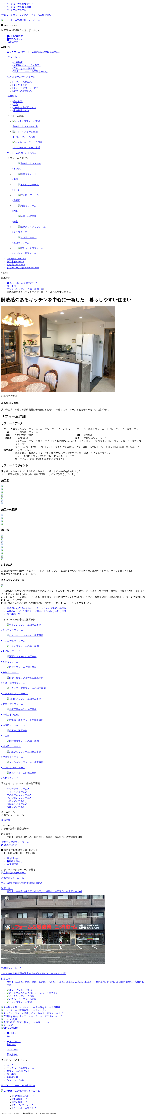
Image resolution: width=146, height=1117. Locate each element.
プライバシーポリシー (24, 1105)
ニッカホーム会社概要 (19, 6)
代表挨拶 (18, 62)
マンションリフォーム (18, 797)
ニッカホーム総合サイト (20, 3)
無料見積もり (16, 38)
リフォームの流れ (22, 82)
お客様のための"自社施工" (26, 65)
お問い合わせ (16, 35)
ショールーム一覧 (17, 9)
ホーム (10, 1065)
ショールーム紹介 (23, 267)
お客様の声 (16, 264)
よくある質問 (20, 85)
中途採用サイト (21, 110)
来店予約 (13, 41)
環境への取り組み (22, 91)
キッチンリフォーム (17, 788)
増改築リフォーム (16, 803)
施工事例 (15, 261)
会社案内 (12, 96)
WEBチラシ (16, 258)
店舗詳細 (6, 820)
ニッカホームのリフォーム (33, 52)
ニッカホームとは (17, 57)
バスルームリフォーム (18, 794)
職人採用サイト (21, 1102)
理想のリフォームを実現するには (30, 71)
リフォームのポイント (21, 153)
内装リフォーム (15, 800)
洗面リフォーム (15, 806)
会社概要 (18, 101)
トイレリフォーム (16, 791)
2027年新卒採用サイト (24, 107)
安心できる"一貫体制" (24, 68)
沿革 (15, 104)
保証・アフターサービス (25, 88)
